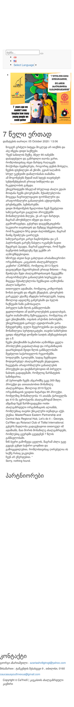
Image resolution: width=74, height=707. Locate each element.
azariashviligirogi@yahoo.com (48, 663)
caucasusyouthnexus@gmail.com (20, 674)
